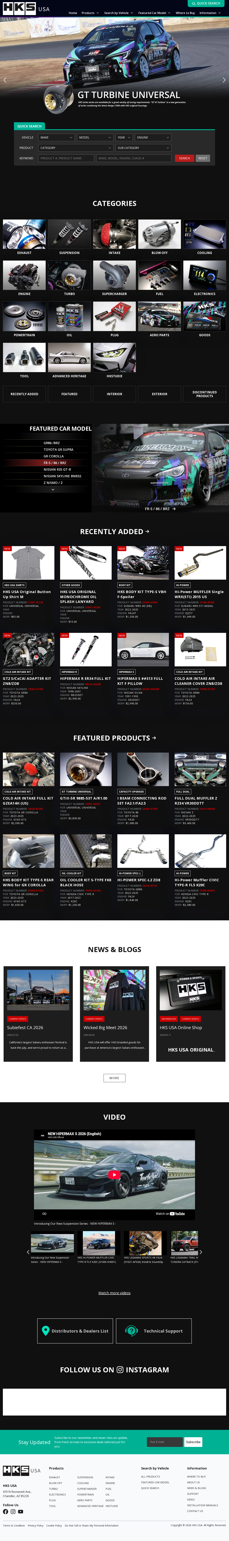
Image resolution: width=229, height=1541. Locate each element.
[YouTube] (21, 1511)
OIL (108, 1494)
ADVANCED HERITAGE (90, 1506)
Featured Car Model (155, 1482)
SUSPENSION (85, 1477)
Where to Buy (196, 1476)
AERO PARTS (84, 1500)
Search (184, 158)
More (114, 1078)
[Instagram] (14, 1511)
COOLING (83, 1483)
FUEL (109, 1488)
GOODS (110, 1500)
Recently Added (111, 531)
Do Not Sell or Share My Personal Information (91, 1525)
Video (191, 1499)
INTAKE (110, 1477)
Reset (203, 158)
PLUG (52, 1500)
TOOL (52, 1506)
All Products (150, 1476)
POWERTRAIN (85, 1494)
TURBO (53, 1488)
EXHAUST (54, 1477)
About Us (193, 1482)
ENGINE (110, 1483)
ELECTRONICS (57, 1494)
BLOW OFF (55, 1483)
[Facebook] (6, 1511)
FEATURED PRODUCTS (111, 738)
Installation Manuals (202, 1505)
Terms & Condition (14, 1525)
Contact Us (195, 1511)
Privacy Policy (35, 1525)
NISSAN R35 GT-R (157, 508)
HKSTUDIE (112, 1506)
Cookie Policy (54, 1525)
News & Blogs (196, 1488)
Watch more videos (114, 1292)
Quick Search (150, 1488)
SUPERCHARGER (87, 1488)
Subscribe (193, 1442)
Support (193, 1493)
